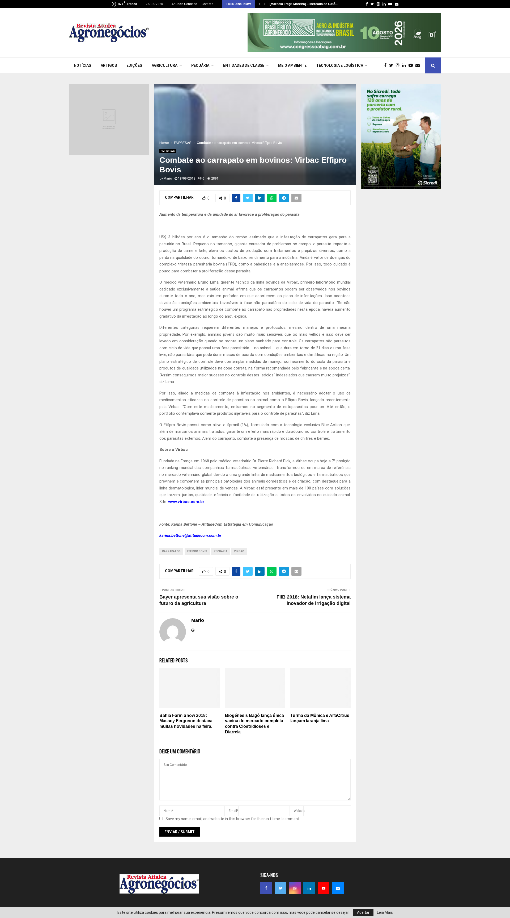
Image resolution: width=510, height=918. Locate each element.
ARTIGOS (109, 65)
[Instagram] (399, 65)
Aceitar (363, 912)
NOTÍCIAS (82, 65)
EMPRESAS (168, 150)
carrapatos (171, 551)
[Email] (418, 65)
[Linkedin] (405, 65)
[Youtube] (412, 65)
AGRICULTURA (164, 65)
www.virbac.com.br (186, 501)
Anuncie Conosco (184, 4)
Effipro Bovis (197, 551)
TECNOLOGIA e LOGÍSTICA (339, 65)
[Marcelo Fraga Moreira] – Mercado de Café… (304, 4)
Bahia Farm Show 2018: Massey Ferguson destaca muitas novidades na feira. (185, 721)
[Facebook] (386, 65)
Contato (207, 4)
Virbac (239, 551)
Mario (168, 178)
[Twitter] (392, 65)
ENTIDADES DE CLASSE (243, 65)
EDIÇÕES (134, 65)
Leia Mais (385, 912)
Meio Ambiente (292, 65)
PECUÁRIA (200, 65)
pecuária (220, 551)
